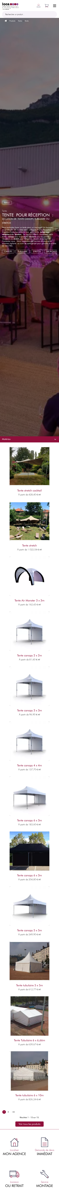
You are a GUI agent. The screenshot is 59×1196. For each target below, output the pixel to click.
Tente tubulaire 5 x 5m (29, 985)
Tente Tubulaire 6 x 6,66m (29, 1040)
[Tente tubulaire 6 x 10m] (29, 1071)
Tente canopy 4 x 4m (29, 765)
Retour (7, 202)
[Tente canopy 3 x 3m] (29, 686)
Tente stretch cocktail (29, 490)
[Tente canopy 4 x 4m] (29, 741)
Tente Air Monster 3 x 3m (29, 600)
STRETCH (37, 251)
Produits (12, 21)
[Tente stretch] (29, 521)
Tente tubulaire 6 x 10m (29, 1095)
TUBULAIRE (22, 251)
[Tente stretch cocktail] (29, 466)
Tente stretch (29, 545)
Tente (20, 21)
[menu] (54, 6)
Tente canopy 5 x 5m (29, 930)
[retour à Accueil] (5, 21)
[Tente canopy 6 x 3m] (29, 796)
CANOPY (8, 251)
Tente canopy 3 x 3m (29, 710)
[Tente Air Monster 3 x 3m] (29, 576)
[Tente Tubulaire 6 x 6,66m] (29, 1016)
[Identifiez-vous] (37, 5)
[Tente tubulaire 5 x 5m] (29, 961)
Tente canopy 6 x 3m (29, 820)
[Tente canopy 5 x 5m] (29, 906)
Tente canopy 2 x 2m (29, 655)
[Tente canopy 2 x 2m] (29, 631)
